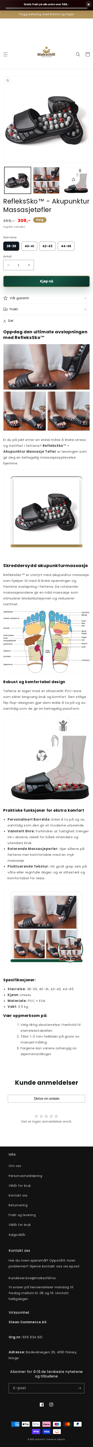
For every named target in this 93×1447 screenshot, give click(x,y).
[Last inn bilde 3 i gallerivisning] (75, 180)
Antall (7, 256)
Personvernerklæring (25, 1176)
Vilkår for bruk (20, 1185)
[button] (5, 54)
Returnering (18, 1205)
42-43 (47, 246)
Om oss (15, 1166)
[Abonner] (79, 1388)
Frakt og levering (22, 1215)
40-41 (29, 246)
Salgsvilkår (17, 1235)
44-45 (66, 246)
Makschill (40, 1439)
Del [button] (10, 321)
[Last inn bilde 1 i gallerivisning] (17, 180)
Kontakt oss (18, 1195)
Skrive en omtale (46, 1098)
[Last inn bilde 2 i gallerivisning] (46, 180)
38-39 (11, 246)
